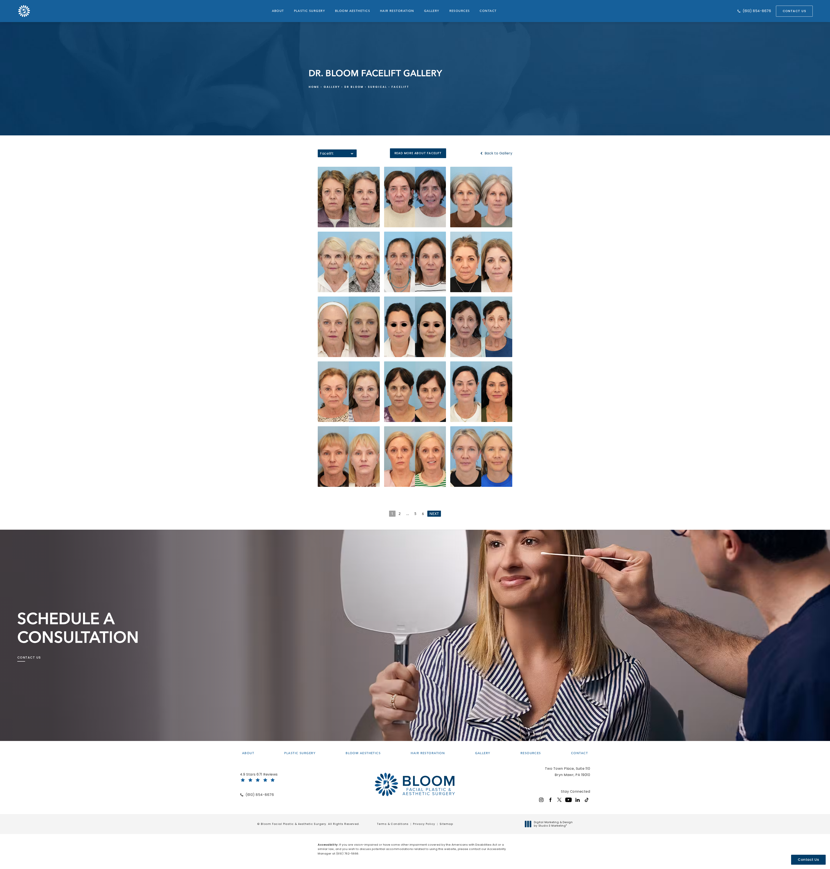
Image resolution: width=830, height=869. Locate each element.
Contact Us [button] (808, 859)
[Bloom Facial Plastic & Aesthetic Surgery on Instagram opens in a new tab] (541, 799)
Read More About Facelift (418, 153)
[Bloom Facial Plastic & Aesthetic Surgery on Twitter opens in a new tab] (559, 799)
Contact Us (794, 11)
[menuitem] (278, 11)
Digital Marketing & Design (553, 824)
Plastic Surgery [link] (309, 11)
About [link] (278, 11)
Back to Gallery (498, 153)
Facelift (400, 87)
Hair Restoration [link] (397, 11)
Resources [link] (459, 11)
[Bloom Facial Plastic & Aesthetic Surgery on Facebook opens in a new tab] (550, 799)
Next (434, 514)
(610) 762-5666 (347, 853)
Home (314, 87)
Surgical (377, 87)
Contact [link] (488, 11)
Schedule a (78, 627)
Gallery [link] (431, 11)
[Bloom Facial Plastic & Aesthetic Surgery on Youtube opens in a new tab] (568, 799)
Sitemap (446, 824)
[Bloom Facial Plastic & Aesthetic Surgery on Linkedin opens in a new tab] (577, 799)
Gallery (332, 87)
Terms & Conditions (393, 824)
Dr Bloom (354, 87)
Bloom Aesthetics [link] (352, 11)
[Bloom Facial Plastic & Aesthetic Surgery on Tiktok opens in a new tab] (586, 799)
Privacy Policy (424, 824)
